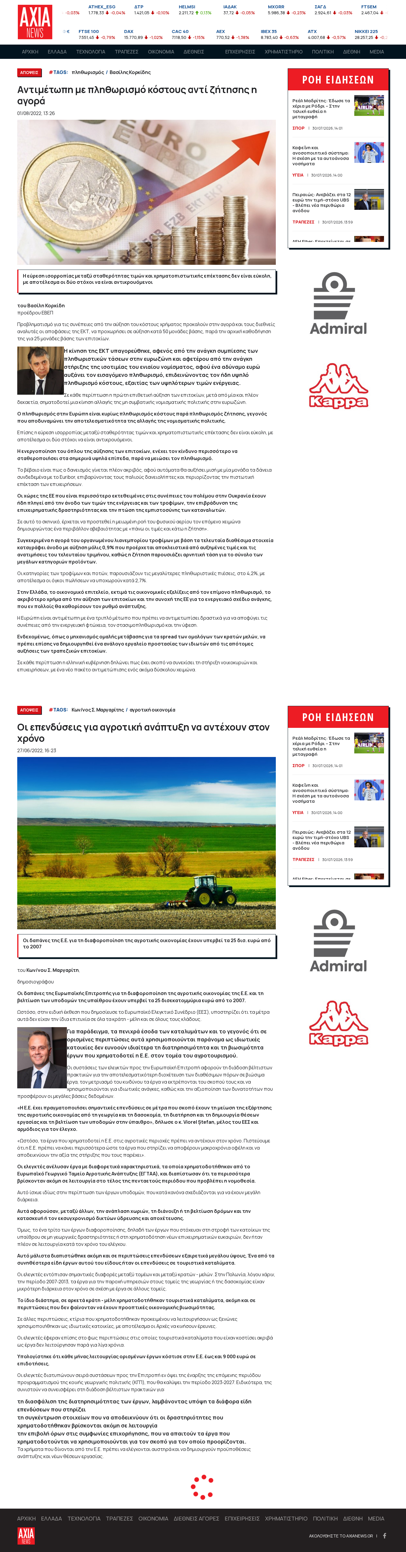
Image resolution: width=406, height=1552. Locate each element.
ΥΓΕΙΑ (297, 175)
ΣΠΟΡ (298, 128)
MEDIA (377, 51)
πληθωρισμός (88, 72)
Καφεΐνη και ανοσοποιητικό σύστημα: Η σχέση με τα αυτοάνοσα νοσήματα (320, 155)
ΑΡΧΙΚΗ (30, 51)
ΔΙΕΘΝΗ (351, 51)
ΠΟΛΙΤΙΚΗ (323, 51)
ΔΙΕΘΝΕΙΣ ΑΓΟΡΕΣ (194, 57)
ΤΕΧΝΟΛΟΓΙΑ (90, 51)
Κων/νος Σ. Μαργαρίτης (98, 709)
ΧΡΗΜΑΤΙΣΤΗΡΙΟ (284, 51)
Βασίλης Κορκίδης (130, 72)
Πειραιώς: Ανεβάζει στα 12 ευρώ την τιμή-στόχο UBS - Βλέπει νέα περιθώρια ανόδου (321, 202)
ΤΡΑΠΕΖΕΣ (127, 51)
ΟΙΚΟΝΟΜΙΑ (161, 51)
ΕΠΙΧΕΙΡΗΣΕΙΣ (240, 51)
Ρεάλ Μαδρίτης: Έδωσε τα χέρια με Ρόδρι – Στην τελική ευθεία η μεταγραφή (321, 108)
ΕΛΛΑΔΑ (57, 51)
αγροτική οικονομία (152, 709)
